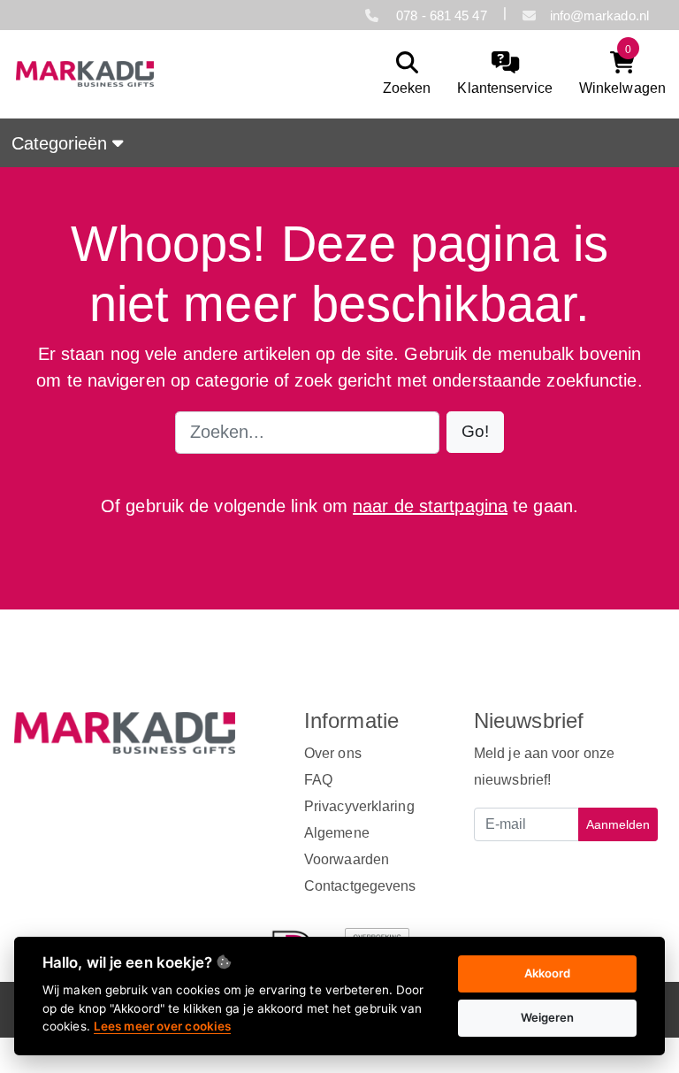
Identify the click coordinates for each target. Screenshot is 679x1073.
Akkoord (547, 973)
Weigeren (548, 1017)
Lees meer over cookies (162, 1026)
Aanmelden (618, 824)
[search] (402, 73)
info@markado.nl (600, 15)
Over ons (333, 753)
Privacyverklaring (359, 806)
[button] (475, 432)
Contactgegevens (360, 885)
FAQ (318, 779)
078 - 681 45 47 (440, 15)
